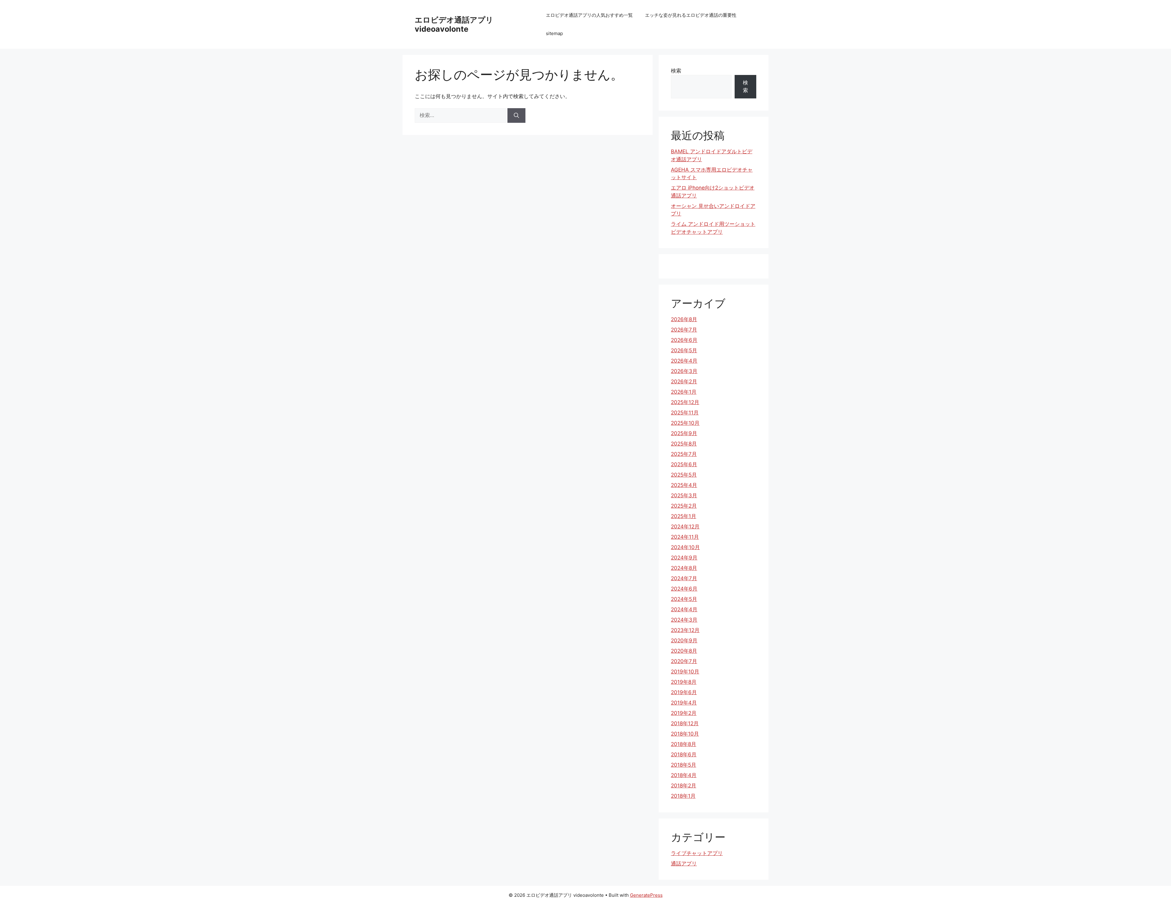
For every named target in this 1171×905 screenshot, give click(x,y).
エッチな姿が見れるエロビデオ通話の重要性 (690, 15)
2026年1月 (684, 392)
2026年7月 (684, 330)
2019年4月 (684, 703)
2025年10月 (685, 423)
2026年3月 (684, 371)
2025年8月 (684, 444)
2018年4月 (684, 775)
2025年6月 (684, 464)
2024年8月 (684, 568)
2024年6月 (684, 589)
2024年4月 (684, 609)
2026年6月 (684, 340)
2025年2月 (684, 506)
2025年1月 (683, 516)
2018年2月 (683, 786)
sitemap (554, 33)
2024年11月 (685, 537)
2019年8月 (684, 682)
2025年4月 (684, 485)
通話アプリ (684, 864)
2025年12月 (685, 402)
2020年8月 (684, 651)
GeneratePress (646, 895)
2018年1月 (683, 796)
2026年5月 (684, 350)
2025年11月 (685, 413)
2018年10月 (685, 734)
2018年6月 (684, 754)
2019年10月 (685, 672)
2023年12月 (685, 630)
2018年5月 (683, 765)
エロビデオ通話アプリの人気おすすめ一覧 (589, 15)
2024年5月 (684, 599)
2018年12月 (685, 723)
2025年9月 (684, 433)
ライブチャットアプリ (697, 853)
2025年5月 (684, 475)
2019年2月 (684, 713)
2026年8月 (684, 319)
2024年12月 (685, 526)
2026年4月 (684, 361)
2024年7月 (684, 578)
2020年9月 (684, 640)
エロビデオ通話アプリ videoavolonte (454, 24)
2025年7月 (684, 454)
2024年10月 (685, 547)
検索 (676, 71)
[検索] (516, 115)
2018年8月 (683, 744)
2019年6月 (684, 692)
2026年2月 (684, 381)
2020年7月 (684, 661)
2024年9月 (684, 558)
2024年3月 (684, 620)
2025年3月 (684, 495)
